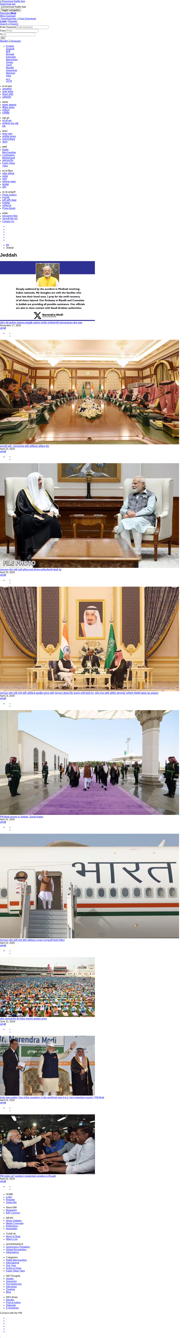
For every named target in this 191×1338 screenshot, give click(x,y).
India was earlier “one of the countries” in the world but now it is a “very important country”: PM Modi (52, 1097)
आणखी (3, 328)
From (3, 30)
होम (7, 245)
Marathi (10, 67)
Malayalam (12, 59)
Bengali (10, 54)
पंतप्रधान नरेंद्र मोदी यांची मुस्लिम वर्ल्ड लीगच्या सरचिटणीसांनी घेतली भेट (30, 569)
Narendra (8, 13)
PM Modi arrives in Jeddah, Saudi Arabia (21, 816)
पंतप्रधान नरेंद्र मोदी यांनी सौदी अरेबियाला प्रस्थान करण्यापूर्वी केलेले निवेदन (32, 940)
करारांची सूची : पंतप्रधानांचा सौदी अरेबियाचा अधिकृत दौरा (24, 446)
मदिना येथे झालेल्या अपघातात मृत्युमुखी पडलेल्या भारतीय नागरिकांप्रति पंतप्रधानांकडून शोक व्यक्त (41, 322)
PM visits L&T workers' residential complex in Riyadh (28, 1176)
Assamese (11, 70)
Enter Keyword (8, 27)
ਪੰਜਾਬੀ (9, 81)
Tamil (9, 65)
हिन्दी (8, 51)
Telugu (9, 62)
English (10, 46)
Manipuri (10, 73)
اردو (8, 78)
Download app (8, 4)
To (1, 34)
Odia (8, 75)
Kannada (11, 57)
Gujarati (10, 49)
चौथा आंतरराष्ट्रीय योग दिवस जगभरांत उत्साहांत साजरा (23, 1019)
